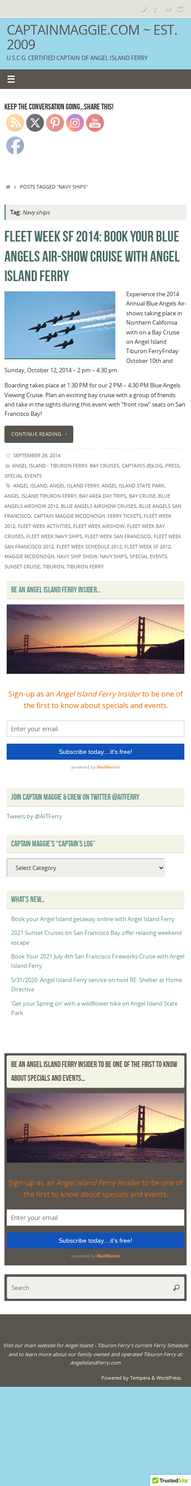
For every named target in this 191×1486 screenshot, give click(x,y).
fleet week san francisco (118, 536)
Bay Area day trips (102, 495)
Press (172, 465)
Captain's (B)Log (142, 465)
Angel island (30, 485)
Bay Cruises (104, 465)
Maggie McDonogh (29, 556)
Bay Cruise (142, 495)
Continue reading (36, 434)
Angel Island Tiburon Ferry (40, 495)
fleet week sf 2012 (147, 546)
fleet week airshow (98, 526)
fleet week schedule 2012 (89, 546)
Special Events (23, 475)
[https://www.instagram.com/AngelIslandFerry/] (180, 8)
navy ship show (77, 556)
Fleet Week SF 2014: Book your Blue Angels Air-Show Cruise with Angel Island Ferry (92, 256)
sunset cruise (22, 566)
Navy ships (113, 556)
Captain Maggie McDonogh (69, 515)
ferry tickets (124, 515)
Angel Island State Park (133, 485)
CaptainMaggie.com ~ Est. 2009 (92, 37)
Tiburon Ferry (85, 566)
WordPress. (169, 1377)
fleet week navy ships (54, 536)
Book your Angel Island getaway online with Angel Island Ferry (93, 919)
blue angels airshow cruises (98, 506)
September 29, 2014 (36, 455)
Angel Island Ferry (74, 485)
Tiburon (53, 566)
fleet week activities (44, 526)
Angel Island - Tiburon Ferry (49, 465)
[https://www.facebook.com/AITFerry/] (155, 8)
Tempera (140, 1377)
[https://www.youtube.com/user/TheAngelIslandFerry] (168, 8)
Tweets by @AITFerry (34, 816)
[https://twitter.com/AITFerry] (143, 8)
